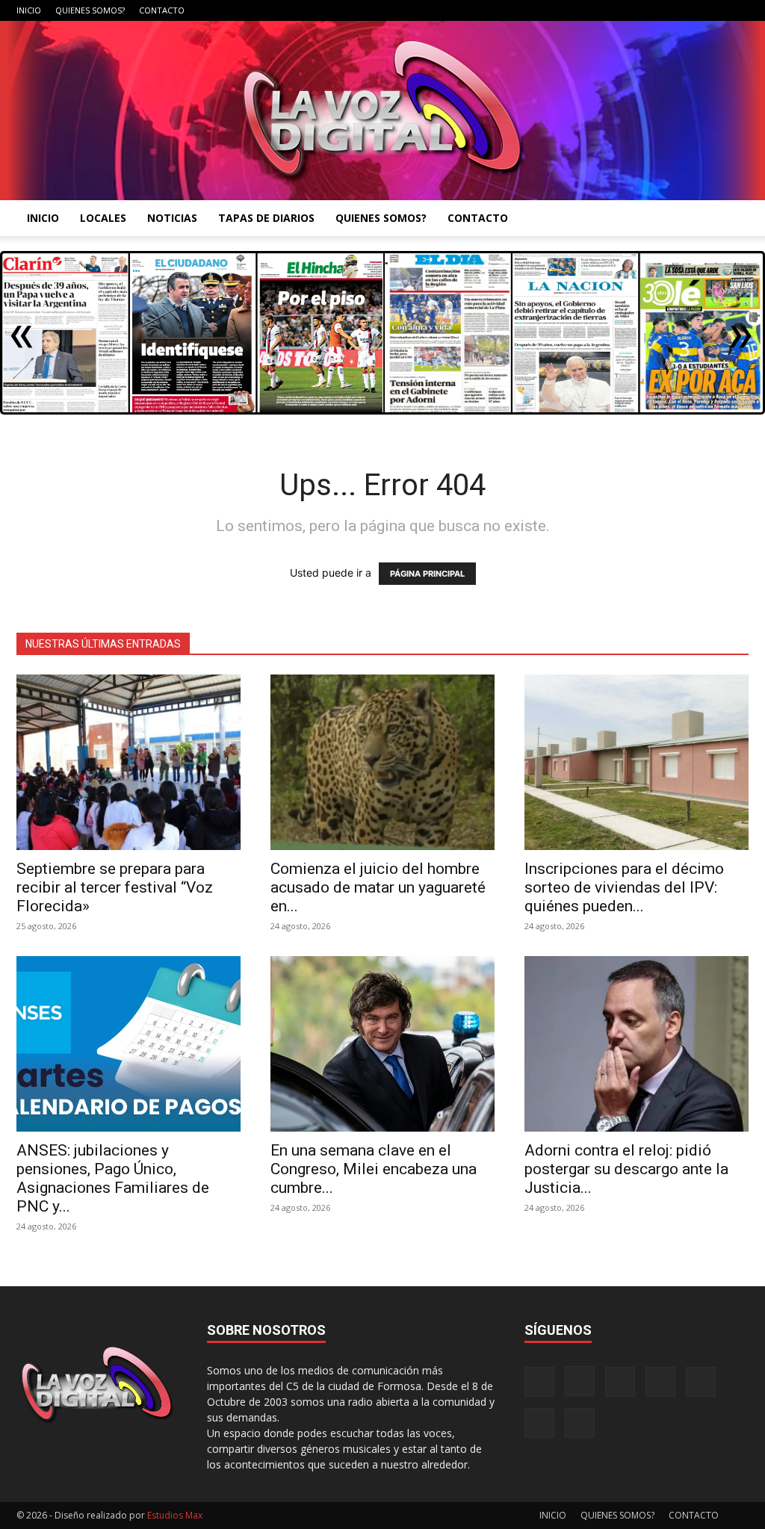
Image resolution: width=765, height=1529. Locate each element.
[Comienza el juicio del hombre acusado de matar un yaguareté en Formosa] (382, 762)
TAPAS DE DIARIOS (266, 218)
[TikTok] (663, 10)
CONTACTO (162, 10)
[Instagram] (614, 10)
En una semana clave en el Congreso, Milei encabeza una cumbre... (373, 1169)
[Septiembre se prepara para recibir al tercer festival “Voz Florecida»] (128, 762)
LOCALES (103, 218)
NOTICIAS (172, 218)
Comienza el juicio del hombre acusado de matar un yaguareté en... (378, 887)
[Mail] (639, 10)
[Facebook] (589, 10)
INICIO (28, 10)
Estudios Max (174, 1515)
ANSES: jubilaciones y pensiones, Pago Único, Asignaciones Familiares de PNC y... (112, 1178)
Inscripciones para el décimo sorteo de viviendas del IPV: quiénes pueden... (624, 887)
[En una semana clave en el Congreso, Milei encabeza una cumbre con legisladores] (382, 1044)
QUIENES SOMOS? (90, 10)
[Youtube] (737, 10)
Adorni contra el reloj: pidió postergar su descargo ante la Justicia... (626, 1169)
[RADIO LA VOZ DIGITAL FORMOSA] (382, 110)
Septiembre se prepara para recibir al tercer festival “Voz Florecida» (114, 887)
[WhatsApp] (712, 10)
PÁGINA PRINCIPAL (427, 573)
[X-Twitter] (688, 10)
